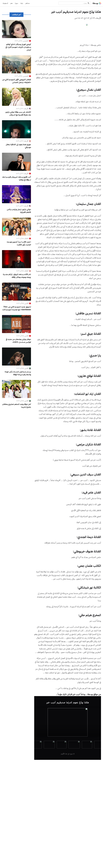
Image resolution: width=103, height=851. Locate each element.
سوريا (16, 3)
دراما (22, 3)
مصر (11, 3)
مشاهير (27, 3)
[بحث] (89, 3)
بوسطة (95, 3)
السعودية (5, 3)
